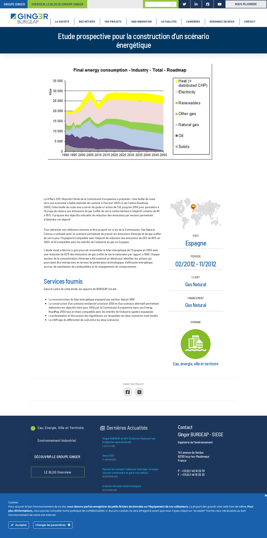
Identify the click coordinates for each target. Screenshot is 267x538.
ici (106, 511)
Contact (185, 427)
